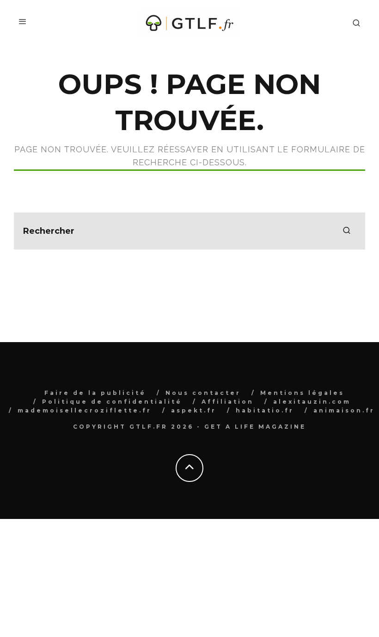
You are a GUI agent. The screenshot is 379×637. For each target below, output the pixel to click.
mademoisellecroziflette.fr (85, 410)
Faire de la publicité (95, 392)
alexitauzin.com (312, 401)
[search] (346, 231)
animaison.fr (344, 410)
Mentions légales (302, 392)
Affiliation (228, 401)
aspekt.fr (193, 410)
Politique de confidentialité (112, 401)
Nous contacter (203, 392)
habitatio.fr (265, 410)
